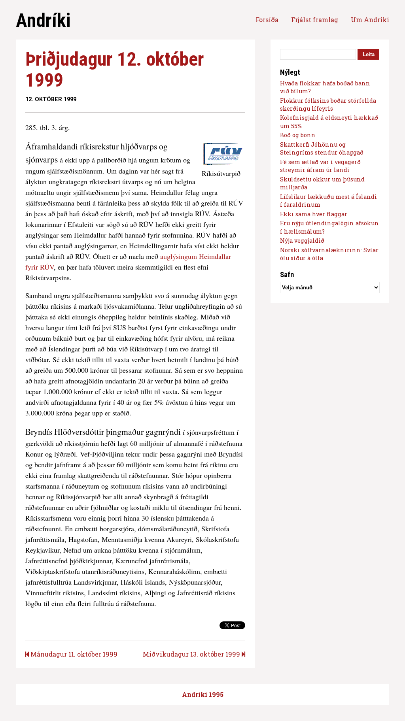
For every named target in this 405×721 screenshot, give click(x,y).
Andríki (43, 20)
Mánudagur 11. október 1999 (73, 654)
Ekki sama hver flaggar (313, 214)
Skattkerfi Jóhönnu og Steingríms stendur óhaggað (321, 148)
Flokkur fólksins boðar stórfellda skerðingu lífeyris (328, 104)
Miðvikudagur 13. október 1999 (192, 654)
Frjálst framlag (314, 19)
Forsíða (266, 19)
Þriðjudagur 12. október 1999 (114, 69)
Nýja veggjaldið (302, 240)
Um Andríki (370, 19)
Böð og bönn (298, 135)
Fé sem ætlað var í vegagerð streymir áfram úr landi (320, 166)
